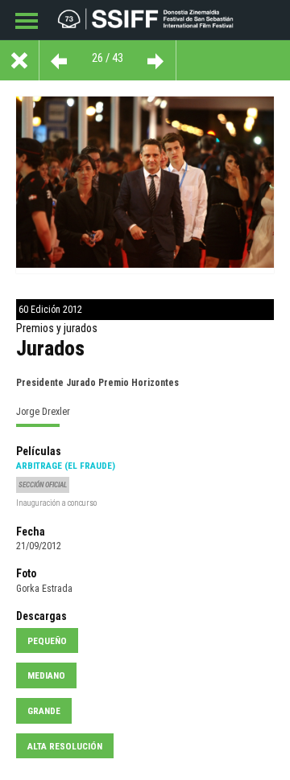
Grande (43, 710)
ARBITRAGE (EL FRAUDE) (65, 465)
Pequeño (47, 641)
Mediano (46, 675)
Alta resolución (64, 746)
